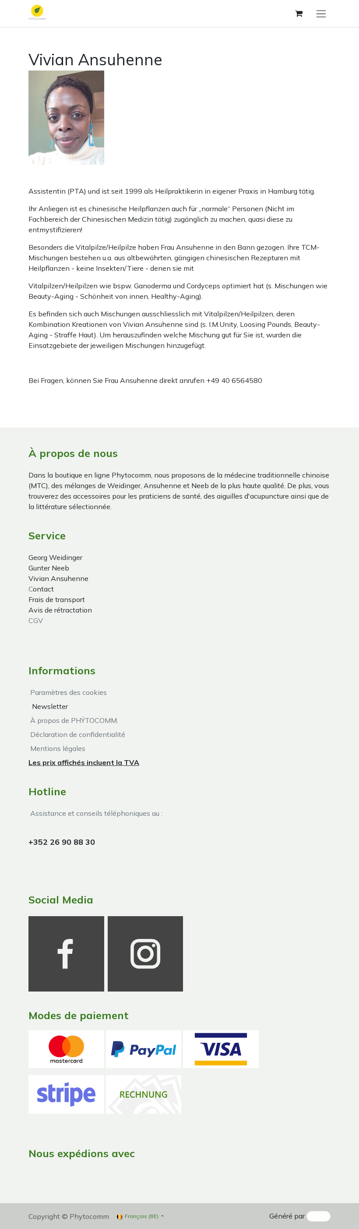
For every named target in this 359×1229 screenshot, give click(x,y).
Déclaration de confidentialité (76, 734)
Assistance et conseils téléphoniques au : (95, 813)
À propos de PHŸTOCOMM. (73, 720)
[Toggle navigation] (321, 13)
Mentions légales (56, 748)
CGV (35, 620)
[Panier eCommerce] (298, 13)
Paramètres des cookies (68, 692)
